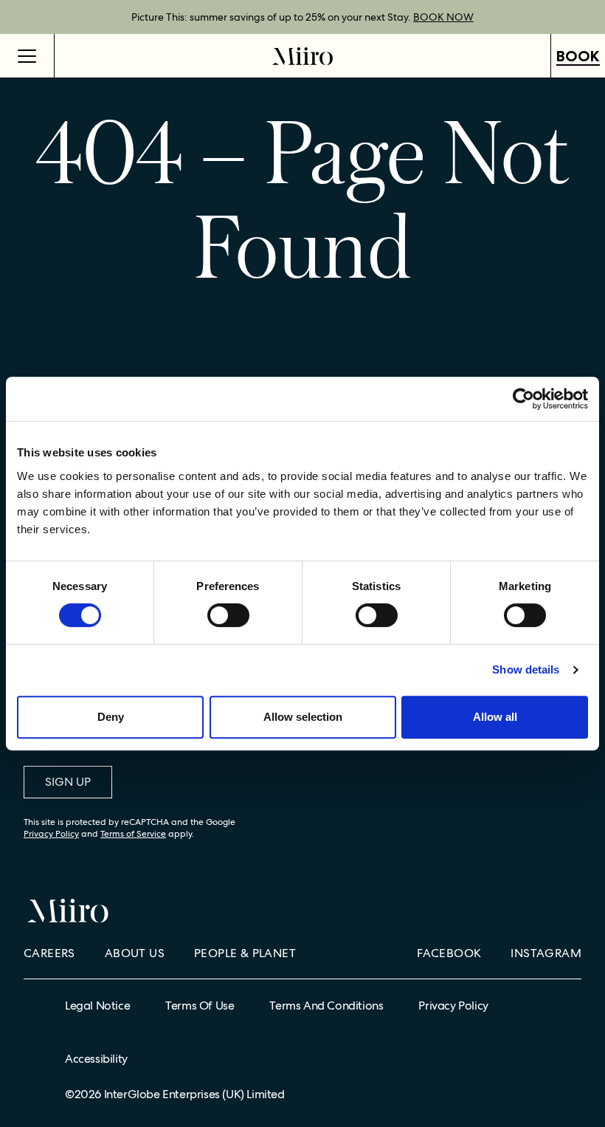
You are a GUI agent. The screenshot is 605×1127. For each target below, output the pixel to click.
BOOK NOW (443, 17)
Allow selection (302, 716)
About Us (135, 953)
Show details (525, 669)
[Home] (302, 56)
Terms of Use (199, 1005)
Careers (49, 953)
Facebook (449, 953)
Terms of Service (133, 834)
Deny (110, 716)
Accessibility (96, 1058)
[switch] (228, 615)
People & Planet (245, 953)
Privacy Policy (51, 834)
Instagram (546, 953)
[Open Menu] (27, 56)
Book (578, 56)
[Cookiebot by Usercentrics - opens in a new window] (523, 399)
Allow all (495, 716)
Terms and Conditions (326, 1005)
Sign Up (68, 781)
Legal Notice (97, 1005)
